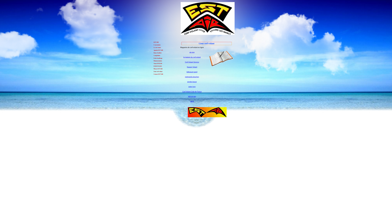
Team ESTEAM (158, 63)
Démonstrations (158, 61)
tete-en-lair (192, 96)
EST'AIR (156, 42)
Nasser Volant (192, 67)
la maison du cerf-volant (192, 57)
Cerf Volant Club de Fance (192, 91)
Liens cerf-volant (158, 71)
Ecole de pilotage (158, 58)
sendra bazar (192, 82)
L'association (157, 45)
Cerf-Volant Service (192, 62)
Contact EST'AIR (158, 74)
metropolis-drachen (192, 77)
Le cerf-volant (157, 47)
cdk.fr (192, 101)
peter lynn (192, 87)
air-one (192, 52)
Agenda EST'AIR (158, 50)
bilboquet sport (192, 72)
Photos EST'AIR (158, 69)
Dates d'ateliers (158, 53)
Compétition (157, 55)
